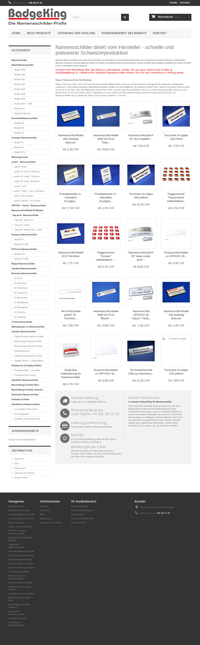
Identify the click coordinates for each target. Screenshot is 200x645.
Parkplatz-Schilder (20, 399)
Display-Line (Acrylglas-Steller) (26, 365)
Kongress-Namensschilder (24, 234)
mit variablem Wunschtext (26, 409)
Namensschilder (19, 60)
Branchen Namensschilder (24, 273)
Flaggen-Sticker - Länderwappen (28, 360)
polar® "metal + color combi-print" (29, 191)
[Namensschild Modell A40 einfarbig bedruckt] (70, 116)
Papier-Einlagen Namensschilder (29, 336)
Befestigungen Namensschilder (28, 346)
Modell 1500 (19, 70)
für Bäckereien (20, 297)
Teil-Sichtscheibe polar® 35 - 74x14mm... (71, 315)
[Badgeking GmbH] (37, 16)
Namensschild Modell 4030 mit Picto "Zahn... (105, 139)
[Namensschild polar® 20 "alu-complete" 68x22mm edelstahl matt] (141, 116)
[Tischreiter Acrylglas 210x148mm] (176, 351)
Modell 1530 (19, 94)
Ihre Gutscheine (78, 522)
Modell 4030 (19, 99)
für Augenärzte (20, 293)
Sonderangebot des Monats (124, 33)
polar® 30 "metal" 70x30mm (27, 176)
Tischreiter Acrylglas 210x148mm (176, 372)
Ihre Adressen (78, 514)
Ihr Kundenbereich (83, 501)
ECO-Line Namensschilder (24, 249)
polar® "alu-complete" (24, 196)
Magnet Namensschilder (23, 264)
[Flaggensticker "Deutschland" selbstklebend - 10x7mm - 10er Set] (176, 175)
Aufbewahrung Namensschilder (28, 356)
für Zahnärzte (20, 317)
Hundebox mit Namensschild (27, 419)
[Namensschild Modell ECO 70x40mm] (70, 233)
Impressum (19, 459)
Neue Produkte (39, 33)
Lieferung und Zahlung (76, 33)
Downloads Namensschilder (25, 394)
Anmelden (185, 2)
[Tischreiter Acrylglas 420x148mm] (141, 175)
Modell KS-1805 (21, 244)
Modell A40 (19, 128)
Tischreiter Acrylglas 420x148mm (141, 195)
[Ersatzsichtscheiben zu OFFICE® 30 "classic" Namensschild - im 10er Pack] (176, 233)
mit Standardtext (21, 414)
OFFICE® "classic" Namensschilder (29, 205)
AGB (16, 463)
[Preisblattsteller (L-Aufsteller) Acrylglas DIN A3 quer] (70, 175)
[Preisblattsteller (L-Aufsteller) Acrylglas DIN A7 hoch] (106, 175)
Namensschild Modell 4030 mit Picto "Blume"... (105, 315)
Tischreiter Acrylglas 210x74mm (176, 137)
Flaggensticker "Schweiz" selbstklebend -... (106, 256)
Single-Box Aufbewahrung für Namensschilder (70, 374)
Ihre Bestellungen (79, 506)
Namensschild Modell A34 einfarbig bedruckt (176, 315)
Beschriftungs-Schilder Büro (25, 385)
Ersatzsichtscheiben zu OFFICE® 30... (176, 254)
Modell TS (18, 142)
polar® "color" (20, 186)
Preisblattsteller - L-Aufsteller (27, 370)
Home (16, 33)
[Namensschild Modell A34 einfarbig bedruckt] (176, 292)
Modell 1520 (19, 89)
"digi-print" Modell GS (24, 220)
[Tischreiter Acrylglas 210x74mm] (176, 116)
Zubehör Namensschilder (24, 331)
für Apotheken (20, 283)
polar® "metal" (20, 167)
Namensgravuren (20, 157)
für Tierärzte (19, 312)
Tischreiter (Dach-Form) (25, 375)
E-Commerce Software (26, 636)
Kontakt (173, 2)
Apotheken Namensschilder (25, 380)
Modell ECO (19, 152)
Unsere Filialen (21, 477)
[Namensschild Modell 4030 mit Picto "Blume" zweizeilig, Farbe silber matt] (106, 292)
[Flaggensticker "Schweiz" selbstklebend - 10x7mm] (106, 233)
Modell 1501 (19, 74)
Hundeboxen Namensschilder (26, 404)
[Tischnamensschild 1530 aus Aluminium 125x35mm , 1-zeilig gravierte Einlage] (141, 351)
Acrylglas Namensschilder (24, 138)
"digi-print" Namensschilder (25, 215)
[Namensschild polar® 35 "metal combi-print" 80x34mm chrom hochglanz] (141, 233)
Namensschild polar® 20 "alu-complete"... (141, 137)
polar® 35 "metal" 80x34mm (27, 181)
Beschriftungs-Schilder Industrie (27, 390)
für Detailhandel (21, 302)
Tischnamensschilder (22, 322)
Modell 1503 (19, 84)
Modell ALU (19, 108)
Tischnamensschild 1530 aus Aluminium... (141, 372)
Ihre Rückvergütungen (81, 510)
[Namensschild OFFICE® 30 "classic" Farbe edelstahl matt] (141, 292)
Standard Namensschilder (24, 268)
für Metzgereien (21, 307)
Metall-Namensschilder (23, 65)
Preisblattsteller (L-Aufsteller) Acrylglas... (71, 197)
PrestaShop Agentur (46, 636)
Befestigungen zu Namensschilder (28, 327)
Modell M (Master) (22, 113)
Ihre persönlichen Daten (82, 518)
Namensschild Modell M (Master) (27, 210)
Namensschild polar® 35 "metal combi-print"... (141, 256)
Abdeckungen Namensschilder (28, 341)
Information (22, 450)
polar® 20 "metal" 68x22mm (27, 171)
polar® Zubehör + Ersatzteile (27, 201)
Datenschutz (20, 468)
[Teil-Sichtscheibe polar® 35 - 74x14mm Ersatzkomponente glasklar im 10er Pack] (70, 292)
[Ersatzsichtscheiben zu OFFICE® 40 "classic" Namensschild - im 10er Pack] (106, 351)
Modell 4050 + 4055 (23, 104)
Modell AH (18, 147)
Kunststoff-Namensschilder (25, 118)
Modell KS (19, 239)
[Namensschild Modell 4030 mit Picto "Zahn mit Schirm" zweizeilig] (106, 116)
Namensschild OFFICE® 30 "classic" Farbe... (141, 315)
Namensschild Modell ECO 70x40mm (70, 254)
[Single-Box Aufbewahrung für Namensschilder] (70, 351)
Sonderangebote (25, 431)
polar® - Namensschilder (24, 162)
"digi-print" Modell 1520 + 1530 (28, 230)
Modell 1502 (19, 79)
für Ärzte (18, 278)
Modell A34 (19, 123)
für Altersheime (21, 288)
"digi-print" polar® (22, 225)
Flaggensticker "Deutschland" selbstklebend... (176, 197)
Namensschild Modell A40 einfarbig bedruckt (70, 139)
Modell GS (19, 133)
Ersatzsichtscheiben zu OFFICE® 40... (106, 372)
